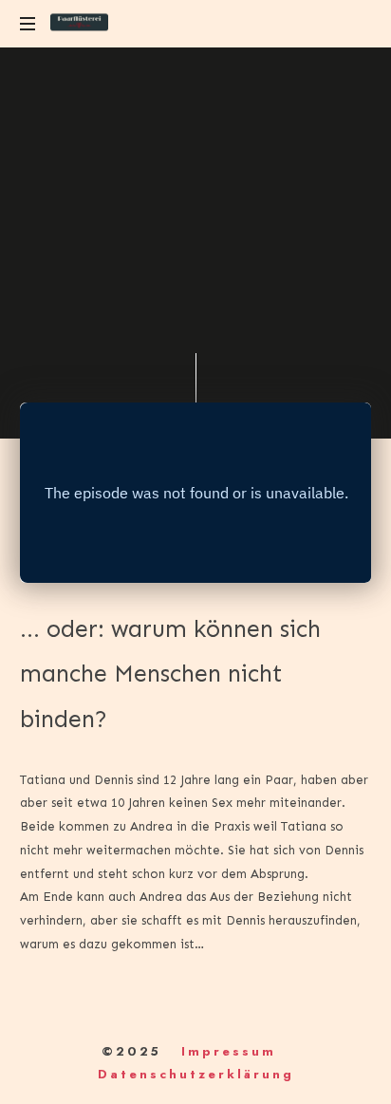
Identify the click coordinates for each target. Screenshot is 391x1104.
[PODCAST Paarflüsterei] (79, 23)
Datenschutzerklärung (196, 1074)
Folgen (105, 321)
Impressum (228, 1051)
